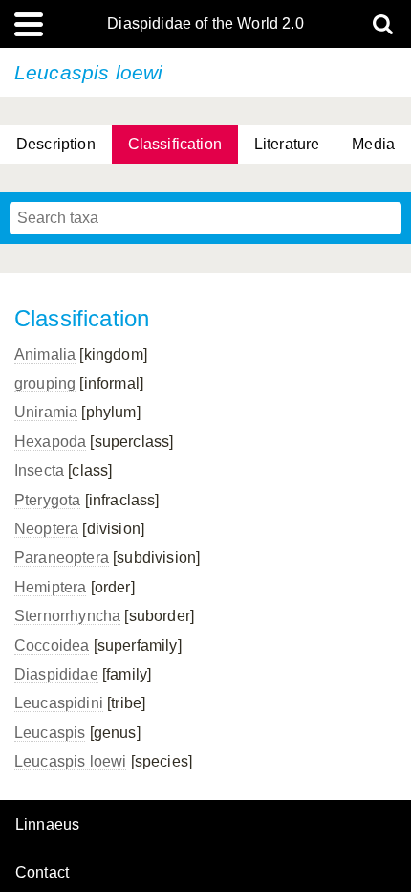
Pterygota (47, 500)
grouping (45, 383)
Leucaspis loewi (70, 761)
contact (42, 872)
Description (56, 144)
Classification (175, 144)
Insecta (39, 470)
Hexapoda (50, 442)
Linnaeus (47, 825)
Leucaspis (49, 733)
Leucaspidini (58, 703)
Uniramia (45, 412)
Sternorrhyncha (67, 616)
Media (373, 144)
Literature (287, 144)
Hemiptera (50, 587)
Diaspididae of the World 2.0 (205, 24)
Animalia (45, 354)
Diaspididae (56, 674)
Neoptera (46, 529)
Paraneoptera (61, 557)
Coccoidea (51, 645)
